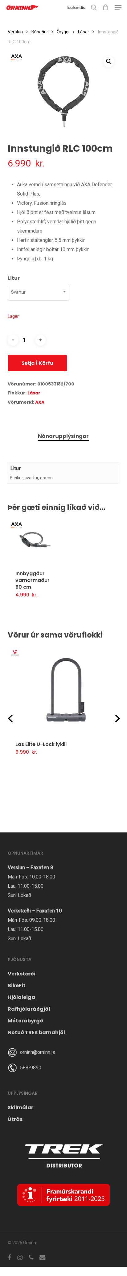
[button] (118, 7)
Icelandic (76, 8)
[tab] (63, 436)
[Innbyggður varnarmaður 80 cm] (35, 540)
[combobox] (38, 292)
